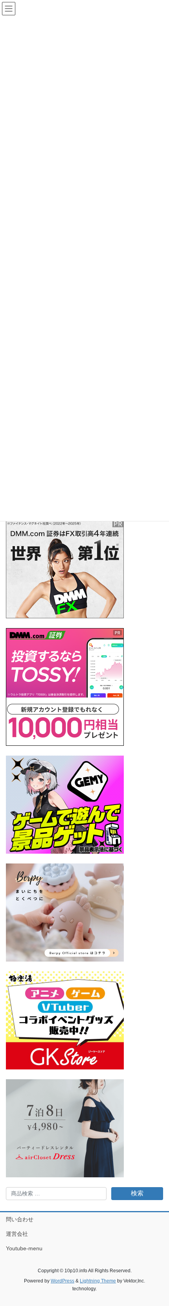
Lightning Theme (98, 1281)
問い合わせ (19, 1219)
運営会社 (17, 1234)
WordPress (62, 1281)
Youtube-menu (24, 1248)
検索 (137, 1193)
